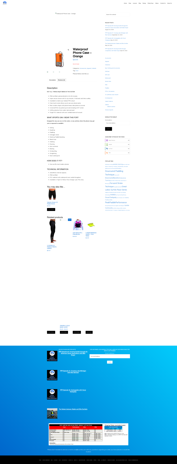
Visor (77, 70)
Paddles (107, 88)
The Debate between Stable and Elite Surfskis (116, 43)
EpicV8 (122, 180)
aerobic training (118, 164)
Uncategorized (108, 98)
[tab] (52, 80)
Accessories (83, 68)
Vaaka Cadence (109, 101)
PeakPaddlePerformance (116, 202)
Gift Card (107, 74)
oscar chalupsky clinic (120, 197)
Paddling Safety (108, 199)
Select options (51, 209)
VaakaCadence (121, 210)
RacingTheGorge (108, 205)
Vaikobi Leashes (111, 106)
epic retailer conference (114, 180)
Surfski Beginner (121, 205)
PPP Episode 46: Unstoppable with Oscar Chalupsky (73, 391)
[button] (173, 2)
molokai (113, 195)
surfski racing (116, 208)
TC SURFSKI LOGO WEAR (111, 94)
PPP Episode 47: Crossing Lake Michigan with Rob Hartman (73, 371)
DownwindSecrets (112, 178)
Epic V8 (125, 180)
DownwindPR (116, 175)
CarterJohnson (110, 166)
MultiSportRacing (123, 194)
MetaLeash (108, 78)
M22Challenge (107, 194)
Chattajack (115, 166)
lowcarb (119, 192)
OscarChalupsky (111, 197)
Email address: (108, 120)
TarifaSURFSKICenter (109, 210)
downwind (110, 168)
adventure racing (109, 164)
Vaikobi (94, 68)
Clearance (107, 64)
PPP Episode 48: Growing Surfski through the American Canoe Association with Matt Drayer (73, 353)
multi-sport (118, 194)
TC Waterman (115, 210)
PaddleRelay (127, 197)
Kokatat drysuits (113, 192)
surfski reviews (122, 208)
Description (52, 80)
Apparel (89, 68)
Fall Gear (107, 71)
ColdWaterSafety (120, 166)
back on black (125, 164)
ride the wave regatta (114, 205)
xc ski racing (127, 210)
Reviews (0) (61, 80)
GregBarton (107, 192)
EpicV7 (120, 180)
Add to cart (89, 332)
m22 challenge (123, 192)
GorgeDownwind (118, 186)
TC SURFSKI (7, 2)
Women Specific (109, 110)
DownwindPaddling (116, 168)
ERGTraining (107, 183)
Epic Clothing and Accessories (112, 68)
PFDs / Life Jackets (109, 91)
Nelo (106, 84)
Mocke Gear (108, 81)
